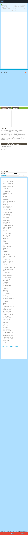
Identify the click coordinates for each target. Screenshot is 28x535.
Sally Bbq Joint (6, 235)
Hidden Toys (6, 194)
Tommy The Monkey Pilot (9, 256)
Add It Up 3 (5, 196)
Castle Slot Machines (8, 185)
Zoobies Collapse (7, 277)
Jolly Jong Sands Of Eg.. (8, 338)
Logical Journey (6, 319)
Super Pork (5, 248)
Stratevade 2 (6, 190)
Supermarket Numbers (8, 193)
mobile (8, 149)
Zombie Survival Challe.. (8, 332)
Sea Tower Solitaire (7, 227)
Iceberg (4, 240)
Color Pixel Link (6, 228)
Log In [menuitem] (2, 1)
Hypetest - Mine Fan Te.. (8, 298)
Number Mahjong (7, 207)
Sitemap (7, 346)
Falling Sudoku (6, 214)
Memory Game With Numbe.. (9, 181)
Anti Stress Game (7, 311)
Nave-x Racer (6, 334)
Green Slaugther (7, 329)
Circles (4, 303)
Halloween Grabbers (8, 206)
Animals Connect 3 (7, 212)
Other (11, 148)
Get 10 (4, 241)
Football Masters (7, 283)
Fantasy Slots (6, 243)
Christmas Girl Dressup (8, 306)
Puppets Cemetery (7, 291)
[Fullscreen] (20, 73)
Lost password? (4, 175)
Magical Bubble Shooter (8, 317)
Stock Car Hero (6, 287)
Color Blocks (6, 266)
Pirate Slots (5, 251)
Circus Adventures (7, 209)
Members (16, 346)
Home (3, 346)
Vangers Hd (5, 249)
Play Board (5, 327)
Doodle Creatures (7, 246)
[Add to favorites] (25, 73)
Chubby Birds (6, 304)
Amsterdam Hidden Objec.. (9, 267)
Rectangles (5, 199)
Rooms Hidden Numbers (8, 186)
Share (9, 108)
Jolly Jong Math (6, 222)
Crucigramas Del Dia (8, 342)
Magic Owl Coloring (7, 308)
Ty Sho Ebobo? (6, 245)
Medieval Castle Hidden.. (9, 215)
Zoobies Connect (7, 272)
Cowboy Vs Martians (8, 257)
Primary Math (6, 316)
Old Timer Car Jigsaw (8, 314)
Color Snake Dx (6, 262)
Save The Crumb (7, 233)
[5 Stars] (12, 144)
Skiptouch (5, 288)
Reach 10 (5, 223)
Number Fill (5, 202)
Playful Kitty (5, 280)
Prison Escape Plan (7, 188)
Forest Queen (6, 340)
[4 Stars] (11, 144)
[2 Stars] (8, 144)
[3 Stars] (9, 144)
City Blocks (5, 301)
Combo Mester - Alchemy (9, 261)
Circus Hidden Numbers (8, 225)
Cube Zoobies (6, 270)
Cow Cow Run (6, 259)
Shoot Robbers (6, 191)
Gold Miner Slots (7, 238)
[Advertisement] (14, 26)
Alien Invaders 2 (6, 254)
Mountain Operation (7, 330)
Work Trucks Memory (8, 183)
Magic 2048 (5, 236)
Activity (11, 346)
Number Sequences (7, 325)
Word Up (5, 230)
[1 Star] (7, 144)
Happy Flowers (6, 220)
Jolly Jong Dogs (6, 279)
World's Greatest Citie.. (8, 269)
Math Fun (5, 211)
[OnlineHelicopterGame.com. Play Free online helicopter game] (13, 7)
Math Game (5, 322)
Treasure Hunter (6, 293)
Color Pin (5, 264)
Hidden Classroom (7, 274)
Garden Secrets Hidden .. (9, 198)
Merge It (5, 219)
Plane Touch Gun (7, 253)
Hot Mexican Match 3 (8, 321)
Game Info (3, 108)
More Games (15, 108)
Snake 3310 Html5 (7, 232)
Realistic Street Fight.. (8, 335)
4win (4, 324)
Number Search (6, 217)
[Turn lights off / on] (23, 73)
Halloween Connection (8, 312)
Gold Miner (5, 204)
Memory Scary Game (8, 337)
